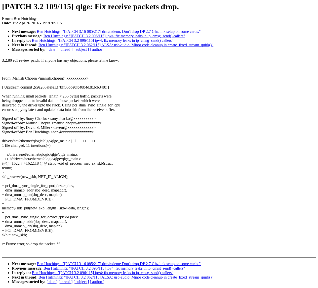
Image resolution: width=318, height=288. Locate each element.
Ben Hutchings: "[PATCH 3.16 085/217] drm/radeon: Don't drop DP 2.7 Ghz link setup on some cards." (119, 31)
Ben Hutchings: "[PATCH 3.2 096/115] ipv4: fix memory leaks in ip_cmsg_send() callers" (114, 36)
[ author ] (97, 49)
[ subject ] (81, 49)
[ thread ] (65, 49)
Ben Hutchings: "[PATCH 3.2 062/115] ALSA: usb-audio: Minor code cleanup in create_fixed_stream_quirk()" (126, 45)
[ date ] (51, 49)
